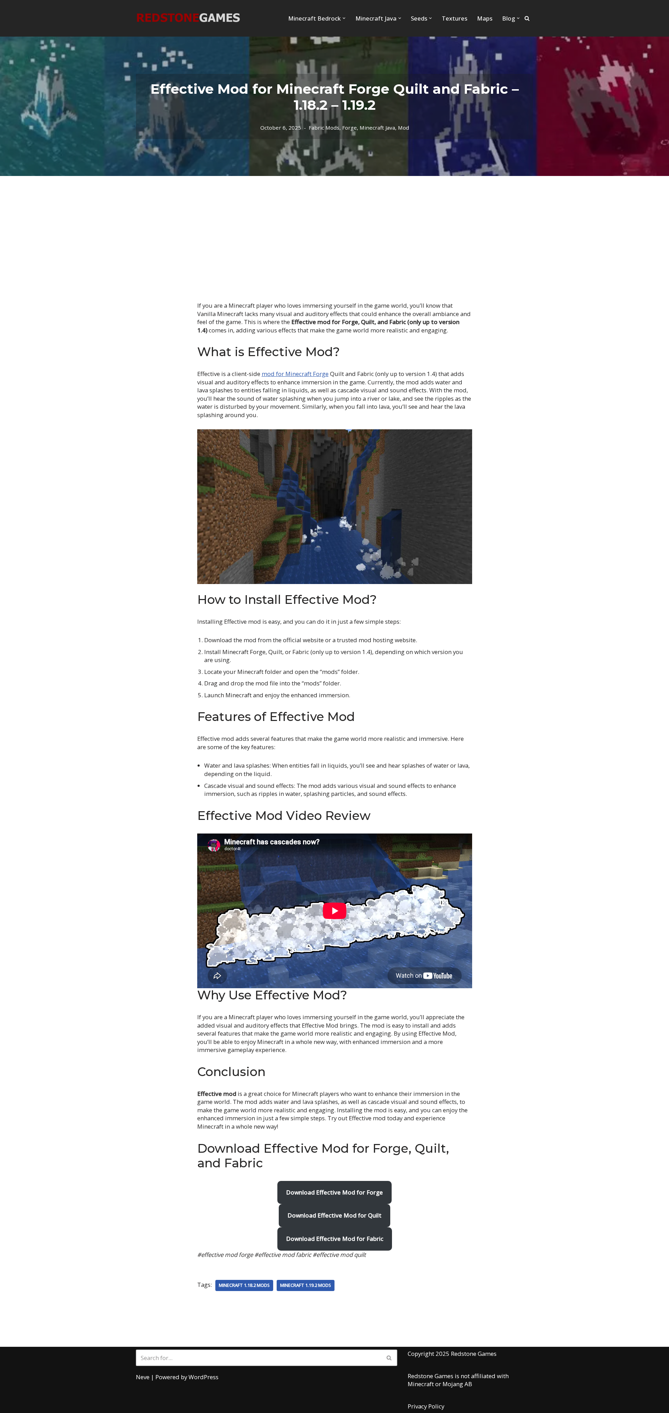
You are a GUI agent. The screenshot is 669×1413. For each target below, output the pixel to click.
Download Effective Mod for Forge (334, 1192)
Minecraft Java (377, 127)
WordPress (203, 1377)
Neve (142, 1377)
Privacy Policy (426, 1406)
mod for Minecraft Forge (295, 374)
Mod (403, 127)
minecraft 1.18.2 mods (244, 1285)
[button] (344, 18)
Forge (349, 127)
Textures (454, 18)
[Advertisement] (334, 228)
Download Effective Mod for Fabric (334, 1239)
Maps (484, 18)
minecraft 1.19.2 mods (305, 1285)
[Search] (527, 18)
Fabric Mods (324, 127)
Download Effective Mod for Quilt (334, 1215)
